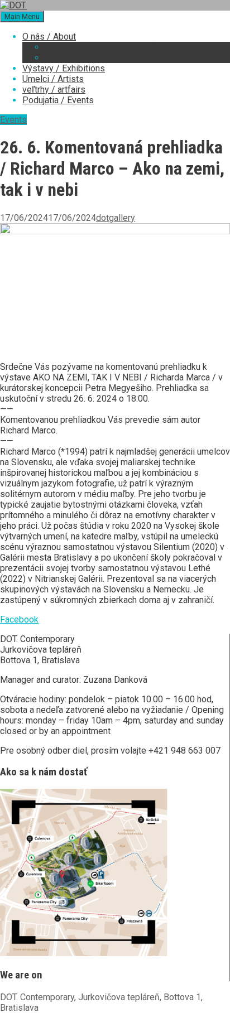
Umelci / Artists (53, 79)
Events (13, 119)
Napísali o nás (72, 57)
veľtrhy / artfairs (53, 89)
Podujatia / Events (58, 100)
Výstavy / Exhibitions (63, 68)
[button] (19, 619)
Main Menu (22, 16)
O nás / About (49, 36)
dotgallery (115, 218)
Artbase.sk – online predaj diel (104, 47)
